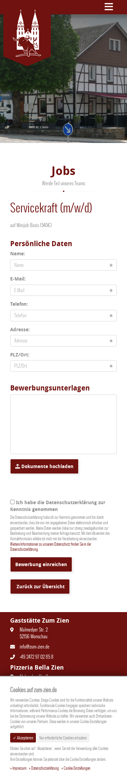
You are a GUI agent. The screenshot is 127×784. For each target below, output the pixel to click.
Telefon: (19, 304)
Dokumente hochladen (46, 466)
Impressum (19, 768)
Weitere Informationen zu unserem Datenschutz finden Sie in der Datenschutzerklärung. (50, 547)
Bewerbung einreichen (41, 564)
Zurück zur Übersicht (40, 586)
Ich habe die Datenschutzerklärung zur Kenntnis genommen (57, 505)
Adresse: (20, 329)
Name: (17, 253)
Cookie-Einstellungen (77, 768)
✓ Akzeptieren (23, 738)
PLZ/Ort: (19, 354)
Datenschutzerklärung (45, 768)
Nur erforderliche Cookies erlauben (63, 738)
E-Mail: (18, 278)
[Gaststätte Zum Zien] (27, 33)
